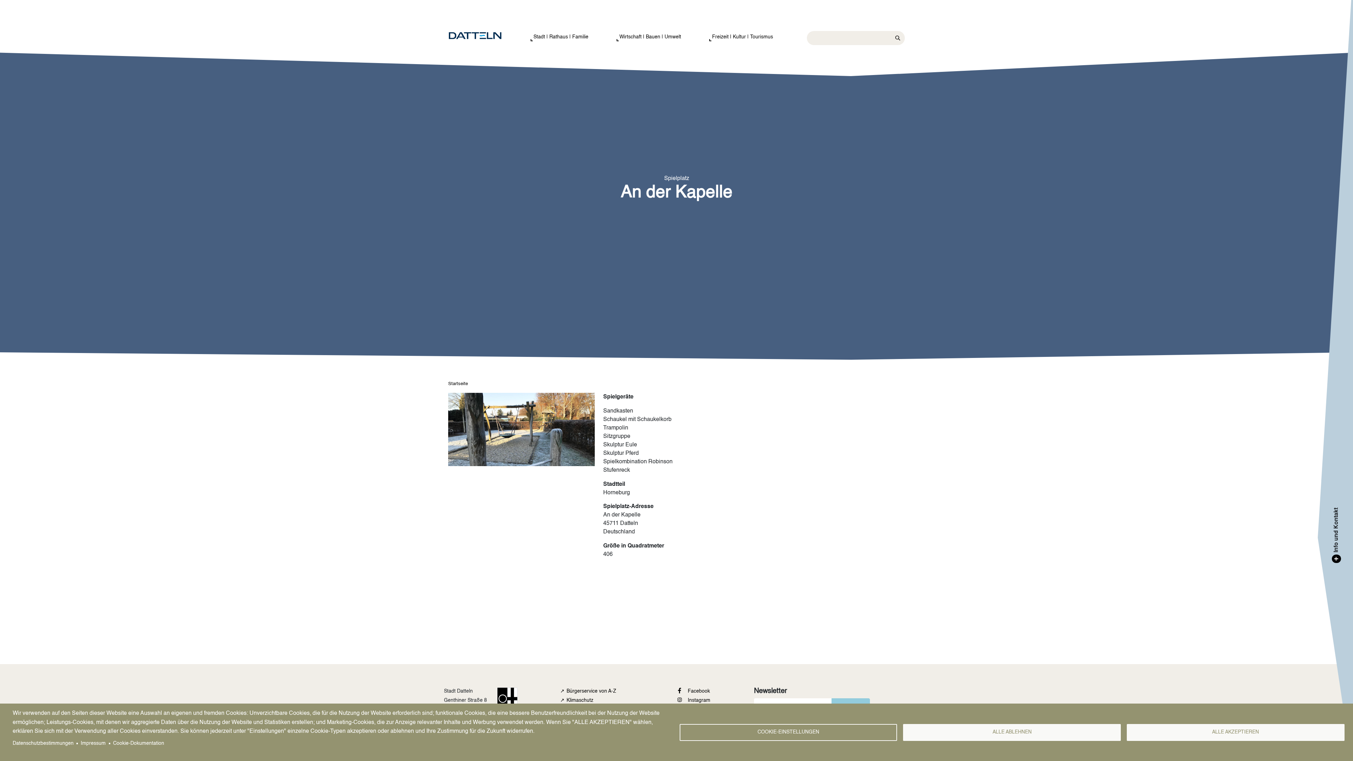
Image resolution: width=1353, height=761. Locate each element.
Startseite (458, 384)
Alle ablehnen (1012, 732)
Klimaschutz (580, 700)
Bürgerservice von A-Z (591, 691)
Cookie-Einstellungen (788, 732)
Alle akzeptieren (1235, 732)
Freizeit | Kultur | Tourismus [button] (742, 37)
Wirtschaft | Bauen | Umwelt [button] (650, 37)
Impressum (93, 743)
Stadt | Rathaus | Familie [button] (560, 37)
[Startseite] (482, 36)
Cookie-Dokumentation (138, 743)
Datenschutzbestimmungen (43, 743)
